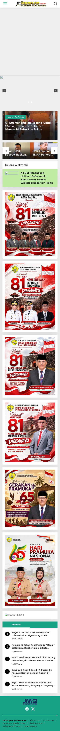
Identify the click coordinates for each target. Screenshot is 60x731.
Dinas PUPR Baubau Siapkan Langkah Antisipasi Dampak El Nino (15, 152)
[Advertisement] (30, 41)
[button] (4, 90)
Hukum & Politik (15, 117)
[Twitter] (33, 709)
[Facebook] (27, 709)
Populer (16, 624)
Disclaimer (48, 720)
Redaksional (36, 723)
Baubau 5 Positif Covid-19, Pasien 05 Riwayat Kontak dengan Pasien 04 (32, 671)
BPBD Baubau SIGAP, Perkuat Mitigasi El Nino (42, 152)
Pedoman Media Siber (14, 723)
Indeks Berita (31, 726)
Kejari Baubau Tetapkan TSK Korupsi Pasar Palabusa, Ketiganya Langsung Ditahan (33, 684)
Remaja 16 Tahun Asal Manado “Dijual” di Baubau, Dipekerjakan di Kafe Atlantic (33, 646)
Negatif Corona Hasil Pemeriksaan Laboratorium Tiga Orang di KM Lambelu (31, 634)
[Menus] (5, 4)
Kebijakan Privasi (11, 726)
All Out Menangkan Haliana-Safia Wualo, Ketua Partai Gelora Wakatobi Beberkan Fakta (28, 126)
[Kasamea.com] (31, 3)
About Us (34, 720)
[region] (30, 90)
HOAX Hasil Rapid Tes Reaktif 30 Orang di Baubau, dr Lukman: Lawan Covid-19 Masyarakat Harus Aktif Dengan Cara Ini (33, 659)
